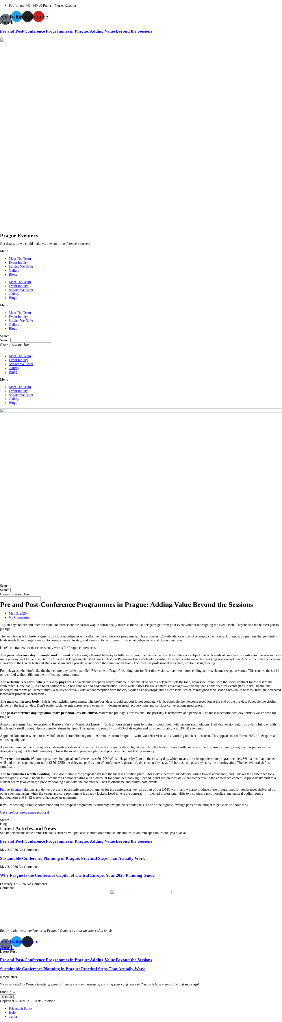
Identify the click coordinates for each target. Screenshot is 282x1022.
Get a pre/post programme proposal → (26, 812)
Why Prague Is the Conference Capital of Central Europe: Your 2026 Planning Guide (77, 875)
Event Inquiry (18, 262)
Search (4, 340)
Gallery (14, 270)
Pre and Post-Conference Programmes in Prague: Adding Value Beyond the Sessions (76, 31)
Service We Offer (21, 266)
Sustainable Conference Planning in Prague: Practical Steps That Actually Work (72, 858)
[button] (141, 251)
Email (4, 992)
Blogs (13, 274)
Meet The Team (20, 258)
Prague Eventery (11, 789)
